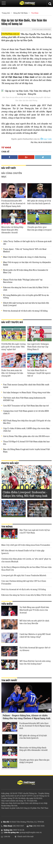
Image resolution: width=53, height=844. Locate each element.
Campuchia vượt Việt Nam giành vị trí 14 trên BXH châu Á (26, 412)
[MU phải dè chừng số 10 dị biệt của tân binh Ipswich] (39, 190)
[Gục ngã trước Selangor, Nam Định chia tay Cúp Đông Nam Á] (39, 333)
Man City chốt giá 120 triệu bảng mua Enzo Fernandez (25, 545)
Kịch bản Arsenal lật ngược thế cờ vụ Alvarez (35, 649)
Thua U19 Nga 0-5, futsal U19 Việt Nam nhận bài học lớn (26, 442)
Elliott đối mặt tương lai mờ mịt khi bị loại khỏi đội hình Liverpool (26, 304)
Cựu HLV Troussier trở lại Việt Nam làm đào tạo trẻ (26, 405)
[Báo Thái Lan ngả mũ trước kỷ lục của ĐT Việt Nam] (9, 534)
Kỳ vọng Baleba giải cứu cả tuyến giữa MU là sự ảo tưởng (26, 296)
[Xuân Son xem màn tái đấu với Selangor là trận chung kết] (13, 360)
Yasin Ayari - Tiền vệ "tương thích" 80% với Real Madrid (24, 250)
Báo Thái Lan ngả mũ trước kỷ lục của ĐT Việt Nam (35, 531)
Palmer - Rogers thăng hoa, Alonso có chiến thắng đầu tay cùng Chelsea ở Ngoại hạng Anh (26, 717)
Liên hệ (7, 836)
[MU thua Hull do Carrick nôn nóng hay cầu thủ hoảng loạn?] (9, 665)
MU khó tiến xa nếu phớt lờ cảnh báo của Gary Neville (34, 622)
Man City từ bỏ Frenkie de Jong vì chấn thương (24, 257)
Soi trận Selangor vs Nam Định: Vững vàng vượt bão (26, 392)
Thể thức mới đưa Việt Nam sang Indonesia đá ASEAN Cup (24, 399)
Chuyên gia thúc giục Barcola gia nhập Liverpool (39, 228)
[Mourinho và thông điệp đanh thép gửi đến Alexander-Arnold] (13, 217)
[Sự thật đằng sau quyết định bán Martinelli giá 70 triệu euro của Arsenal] (9, 611)
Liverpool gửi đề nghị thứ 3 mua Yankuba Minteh (23, 575)
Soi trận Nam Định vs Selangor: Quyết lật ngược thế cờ (39, 373)
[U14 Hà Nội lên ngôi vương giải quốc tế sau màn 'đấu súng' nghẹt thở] (13, 333)
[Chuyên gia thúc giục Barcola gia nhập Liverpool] (39, 217)
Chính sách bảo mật (25, 836)
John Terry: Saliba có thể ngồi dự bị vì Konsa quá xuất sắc (27, 242)
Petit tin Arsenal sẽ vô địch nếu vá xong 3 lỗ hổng (25, 311)
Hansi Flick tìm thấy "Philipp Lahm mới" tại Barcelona (23, 280)
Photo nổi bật (10, 463)
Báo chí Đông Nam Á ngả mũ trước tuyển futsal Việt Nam (26, 450)
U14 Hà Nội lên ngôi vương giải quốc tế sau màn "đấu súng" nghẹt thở (13, 347)
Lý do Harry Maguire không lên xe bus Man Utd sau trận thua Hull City (26, 568)
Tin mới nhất (9, 680)
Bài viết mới (8, 167)
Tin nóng (7, 526)
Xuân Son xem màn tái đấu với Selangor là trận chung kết (12, 373)
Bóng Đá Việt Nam (20, 13)
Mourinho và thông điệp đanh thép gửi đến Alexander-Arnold (12, 230)
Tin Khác (34, 13)
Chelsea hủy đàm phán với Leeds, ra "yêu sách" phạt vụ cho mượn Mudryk (26, 560)
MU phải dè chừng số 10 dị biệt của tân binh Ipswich (39, 202)
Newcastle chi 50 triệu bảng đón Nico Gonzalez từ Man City (25, 271)
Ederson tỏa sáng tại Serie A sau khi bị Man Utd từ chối (26, 288)
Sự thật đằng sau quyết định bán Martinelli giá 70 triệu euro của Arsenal (34, 610)
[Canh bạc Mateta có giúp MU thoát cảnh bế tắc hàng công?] (9, 638)
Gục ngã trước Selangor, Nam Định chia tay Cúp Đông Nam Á (38, 347)
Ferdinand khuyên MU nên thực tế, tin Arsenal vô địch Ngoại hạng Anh (13, 203)
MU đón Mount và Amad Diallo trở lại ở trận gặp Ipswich (22, 552)
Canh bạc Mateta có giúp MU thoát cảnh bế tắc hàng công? (35, 635)
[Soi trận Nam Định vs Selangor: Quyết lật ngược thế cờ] (39, 360)
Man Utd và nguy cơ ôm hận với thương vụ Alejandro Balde (27, 263)
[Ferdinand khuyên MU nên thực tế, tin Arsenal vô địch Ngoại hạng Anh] (13, 190)
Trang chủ (6, 13)
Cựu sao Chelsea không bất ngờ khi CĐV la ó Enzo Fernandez (23, 582)
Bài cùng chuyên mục (11, 175)
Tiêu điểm (7, 603)
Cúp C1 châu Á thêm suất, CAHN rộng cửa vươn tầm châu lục (26, 429)
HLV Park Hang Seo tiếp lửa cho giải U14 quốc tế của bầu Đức (26, 421)
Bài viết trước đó (12, 322)
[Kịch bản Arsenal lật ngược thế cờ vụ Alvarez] (9, 651)
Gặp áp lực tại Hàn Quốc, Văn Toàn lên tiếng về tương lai (24, 21)
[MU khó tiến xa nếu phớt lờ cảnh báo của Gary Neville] (9, 624)
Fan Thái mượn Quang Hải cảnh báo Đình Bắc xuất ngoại (26, 385)
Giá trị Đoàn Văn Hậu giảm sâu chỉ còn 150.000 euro (26, 436)
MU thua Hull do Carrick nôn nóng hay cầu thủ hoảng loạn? (35, 662)
